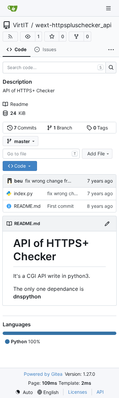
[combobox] (41, 154)
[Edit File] (107, 223)
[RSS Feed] (10, 36)
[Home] (12, 8)
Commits (25, 127)
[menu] (24, 392)
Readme (19, 104)
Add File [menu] (96, 153)
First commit (60, 206)
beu (18, 181)
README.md (27, 206)
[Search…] (110, 68)
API (100, 392)
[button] (27, 36)
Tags (100, 127)
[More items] (111, 50)
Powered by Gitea (43, 374)
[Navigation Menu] (109, 8)
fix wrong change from (50, 181)
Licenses (77, 392)
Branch (63, 127)
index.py (23, 193)
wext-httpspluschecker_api (73, 25)
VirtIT (21, 25)
